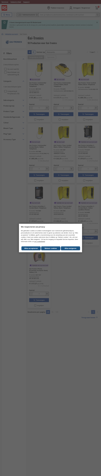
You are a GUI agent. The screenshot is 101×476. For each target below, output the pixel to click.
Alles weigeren (70, 248)
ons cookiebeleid (39, 241)
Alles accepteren (31, 248)
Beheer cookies (51, 248)
